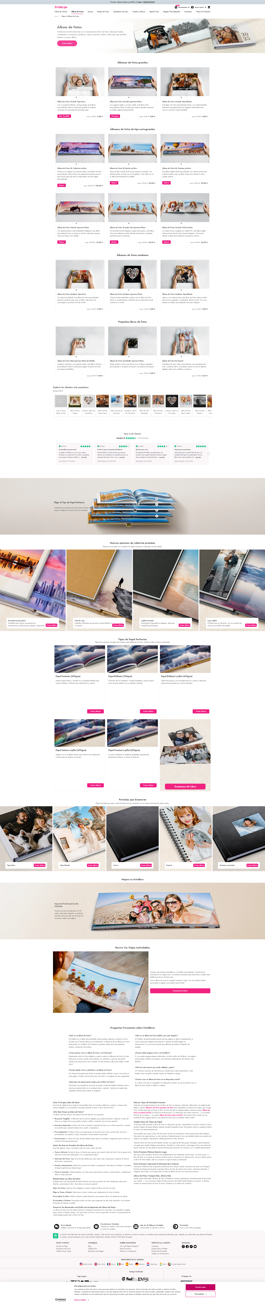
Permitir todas (200, 1287)
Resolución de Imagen (96, 1251)
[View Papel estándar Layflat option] (156, 504)
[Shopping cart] (209, 7)
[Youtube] (195, 1246)
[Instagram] (183, 1246)
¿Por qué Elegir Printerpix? (129, 1246)
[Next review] (208, 453)
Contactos (155, 1246)
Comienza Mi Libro (185, 786)
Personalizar (199, 1294)
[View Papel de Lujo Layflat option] (156, 516)
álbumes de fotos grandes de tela (159, 1107)
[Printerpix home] (61, 7)
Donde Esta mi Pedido (159, 1248)
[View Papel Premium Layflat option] (156, 510)
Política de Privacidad (159, 1251)
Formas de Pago (62, 1246)
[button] (76, 97)
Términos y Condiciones (128, 1251)
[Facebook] (187, 1246)
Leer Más (84, 457)
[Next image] (103, 83)
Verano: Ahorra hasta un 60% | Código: (132, 2)
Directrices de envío (63, 1248)
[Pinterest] (191, 1246)
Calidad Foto (92, 1248)
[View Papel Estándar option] (156, 498)
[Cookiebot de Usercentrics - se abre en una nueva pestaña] (61, 1300)
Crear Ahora (67, 43)
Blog (89, 1246)
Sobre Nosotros (125, 1248)
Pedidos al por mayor (63, 1251)
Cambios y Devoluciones (160, 1253)
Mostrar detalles (80, 1300)
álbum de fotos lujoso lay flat (171, 1115)
